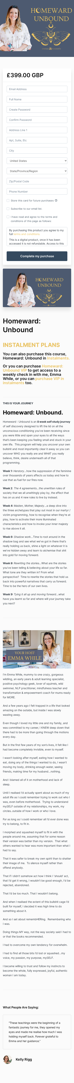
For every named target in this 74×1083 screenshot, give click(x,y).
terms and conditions (26, 234)
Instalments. (58, 358)
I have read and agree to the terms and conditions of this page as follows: (34, 219)
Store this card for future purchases (34, 200)
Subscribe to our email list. (26, 208)
